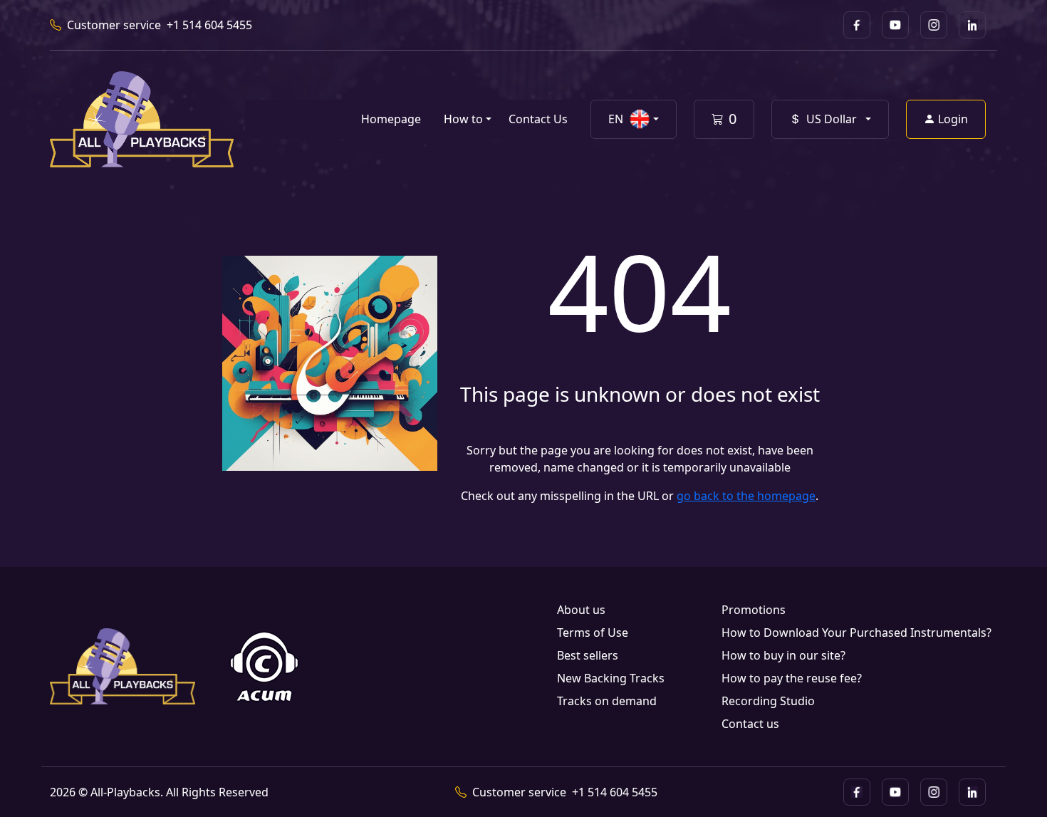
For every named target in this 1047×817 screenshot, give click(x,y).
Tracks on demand (607, 701)
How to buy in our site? (783, 655)
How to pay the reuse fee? (792, 678)
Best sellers (587, 655)
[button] (633, 119)
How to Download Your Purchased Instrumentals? (856, 632)
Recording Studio (768, 701)
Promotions (754, 610)
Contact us (750, 724)
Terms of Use (592, 632)
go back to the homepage (746, 496)
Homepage (391, 119)
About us (581, 610)
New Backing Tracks (611, 678)
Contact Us (538, 119)
